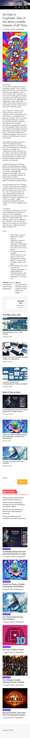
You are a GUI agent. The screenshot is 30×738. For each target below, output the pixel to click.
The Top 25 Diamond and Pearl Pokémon (13, 618)
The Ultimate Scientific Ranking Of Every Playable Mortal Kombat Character (13, 682)
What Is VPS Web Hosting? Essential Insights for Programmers (15, 358)
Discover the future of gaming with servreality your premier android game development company (14, 504)
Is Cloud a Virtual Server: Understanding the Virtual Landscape (15, 383)
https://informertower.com (20, 306)
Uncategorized (6, 548)
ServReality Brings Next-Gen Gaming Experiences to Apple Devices (15, 410)
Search (5, 478)
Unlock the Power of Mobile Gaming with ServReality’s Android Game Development (14, 436)
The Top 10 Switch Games (13, 650)
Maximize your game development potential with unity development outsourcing (13, 511)
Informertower (15, 2)
